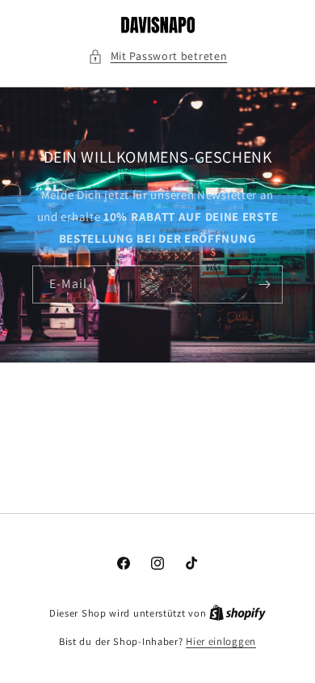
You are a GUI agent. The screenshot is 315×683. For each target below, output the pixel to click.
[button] (158, 56)
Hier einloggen (221, 641)
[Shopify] (237, 613)
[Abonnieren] (264, 284)
